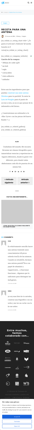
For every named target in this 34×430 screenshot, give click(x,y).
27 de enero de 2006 (10, 36)
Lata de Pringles (7, 99)
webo (10, 291)
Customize (17, 421)
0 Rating (18, 36)
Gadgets (6, 12)
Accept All (17, 416)
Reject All (17, 426)
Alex (17, 141)
